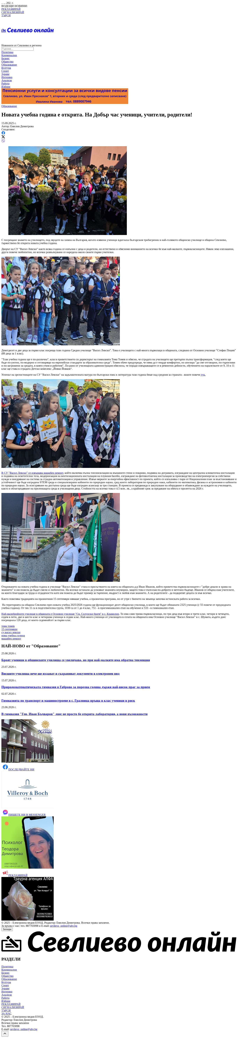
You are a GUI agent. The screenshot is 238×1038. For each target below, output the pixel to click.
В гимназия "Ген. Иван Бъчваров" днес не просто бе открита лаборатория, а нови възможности (74, 714)
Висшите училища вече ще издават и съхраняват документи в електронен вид (60, 673)
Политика (7, 52)
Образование (9, 64)
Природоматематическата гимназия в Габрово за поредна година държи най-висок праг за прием (75, 687)
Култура (6, 67)
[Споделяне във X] (3, 137)
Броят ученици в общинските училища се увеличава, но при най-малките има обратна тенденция (75, 660)
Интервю (6, 77)
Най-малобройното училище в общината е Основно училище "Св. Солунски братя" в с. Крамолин (60, 613)
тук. (203, 374)
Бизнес (5, 58)
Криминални (9, 55)
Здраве (5, 74)
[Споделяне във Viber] (3, 141)
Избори (5, 86)
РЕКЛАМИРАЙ (11, 9)
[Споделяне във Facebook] (3, 133)
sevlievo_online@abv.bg (63, 925)
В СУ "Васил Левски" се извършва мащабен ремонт (32, 472)
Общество (7, 61)
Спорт (5, 70)
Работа (5, 83)
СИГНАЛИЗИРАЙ (12, 12)
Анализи (6, 80)
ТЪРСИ (6, 15)
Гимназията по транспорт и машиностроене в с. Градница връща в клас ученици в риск (68, 700)
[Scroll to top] (4, 1034)
